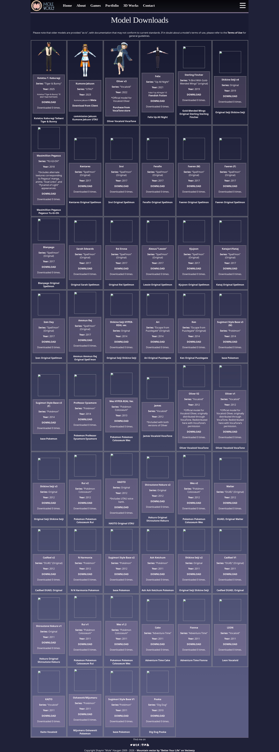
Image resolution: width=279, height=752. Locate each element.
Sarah (84, 284)
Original (184, 114)
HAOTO (113, 523)
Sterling (194, 114)
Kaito (43, 732)
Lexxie (147, 284)
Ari (146, 358)
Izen (37, 358)
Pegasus (43, 213)
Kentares (74, 202)
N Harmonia (80, 590)
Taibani (59, 118)
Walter (239, 519)
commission (81, 116)
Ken (182, 358)
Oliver (110, 121)
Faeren (183, 202)
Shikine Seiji (238, 112)
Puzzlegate (164, 358)
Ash (144, 590)
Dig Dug (153, 732)
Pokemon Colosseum (122, 439)
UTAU (95, 119)
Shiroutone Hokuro (157, 520)
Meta (93, 100)
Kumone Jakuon (81, 119)
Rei (121, 284)
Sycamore (91, 438)
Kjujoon (183, 284)
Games (95, 5)
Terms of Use (235, 32)
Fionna (203, 660)
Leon (225, 660)
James (146, 436)
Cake (167, 660)
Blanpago (43, 283)
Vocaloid (119, 121)
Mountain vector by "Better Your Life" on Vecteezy (166, 750)
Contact (149, 5)
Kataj (219, 284)
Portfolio (112, 5)
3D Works (130, 5)
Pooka (162, 732)
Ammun (78, 356)
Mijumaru (79, 730)
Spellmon (95, 202)
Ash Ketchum (154, 590)
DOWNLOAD (49, 102)
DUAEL (221, 519)
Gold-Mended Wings (193, 110)
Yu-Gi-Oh (54, 213)
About (81, 5)
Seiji (228, 112)
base (224, 358)
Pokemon (233, 358)
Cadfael (39, 590)
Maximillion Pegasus (49, 209)
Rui (92, 522)
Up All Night (161, 117)
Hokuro (152, 517)
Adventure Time (154, 660)
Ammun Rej (90, 356)
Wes (128, 440)
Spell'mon (90, 359)
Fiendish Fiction (158, 95)
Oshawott (91, 730)
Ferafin (147, 202)
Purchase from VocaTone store (121, 109)
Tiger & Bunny (49, 121)
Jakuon (92, 116)
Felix (150, 117)
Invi (110, 202)
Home (67, 5)
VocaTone (130, 121)
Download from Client (85, 105)
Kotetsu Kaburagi (44, 118)
